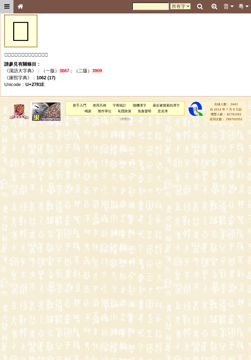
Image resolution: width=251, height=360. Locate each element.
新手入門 (79, 105)
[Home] (20, 6)
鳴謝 (87, 111)
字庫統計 (119, 105)
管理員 (125, 119)
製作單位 (104, 111)
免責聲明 (144, 111)
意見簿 (163, 111)
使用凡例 (99, 105)
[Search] (200, 6)
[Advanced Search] (214, 6)
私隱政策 (124, 111)
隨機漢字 (139, 105)
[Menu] (6, 6)
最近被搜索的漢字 (166, 105)
